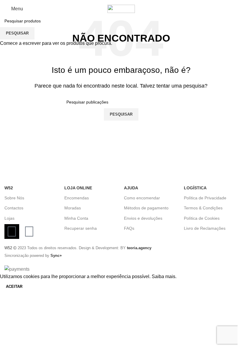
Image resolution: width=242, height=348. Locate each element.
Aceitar (14, 286)
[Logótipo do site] (121, 8)
